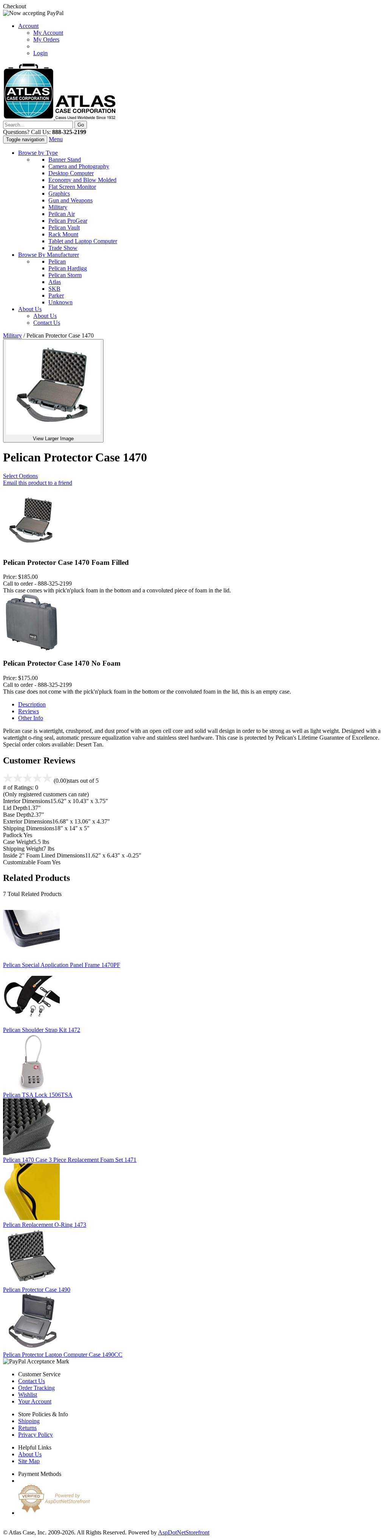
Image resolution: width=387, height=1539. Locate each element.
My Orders (46, 39)
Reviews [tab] (28, 711)
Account (28, 26)
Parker (56, 295)
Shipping (29, 1421)
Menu (56, 139)
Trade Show (62, 248)
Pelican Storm (65, 275)
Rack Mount (63, 234)
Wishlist (27, 1394)
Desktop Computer (71, 173)
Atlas (54, 282)
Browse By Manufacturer (48, 254)
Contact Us (46, 322)
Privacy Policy (35, 1434)
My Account (48, 32)
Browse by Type (38, 153)
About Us (30, 309)
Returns (27, 1428)
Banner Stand (64, 159)
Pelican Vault (64, 227)
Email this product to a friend (37, 483)
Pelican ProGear (67, 220)
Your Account (34, 1401)
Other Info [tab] (30, 718)
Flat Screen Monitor (72, 187)
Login (40, 53)
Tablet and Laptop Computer (82, 241)
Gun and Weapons (70, 200)
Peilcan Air (61, 214)
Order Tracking (36, 1388)
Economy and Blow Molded (82, 180)
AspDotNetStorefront (183, 1532)
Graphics (59, 193)
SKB (54, 288)
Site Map (29, 1461)
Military (57, 207)
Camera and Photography (78, 166)
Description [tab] (32, 704)
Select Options (20, 476)
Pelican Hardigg (67, 268)
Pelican (57, 261)
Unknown (60, 302)
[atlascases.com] (59, 117)
